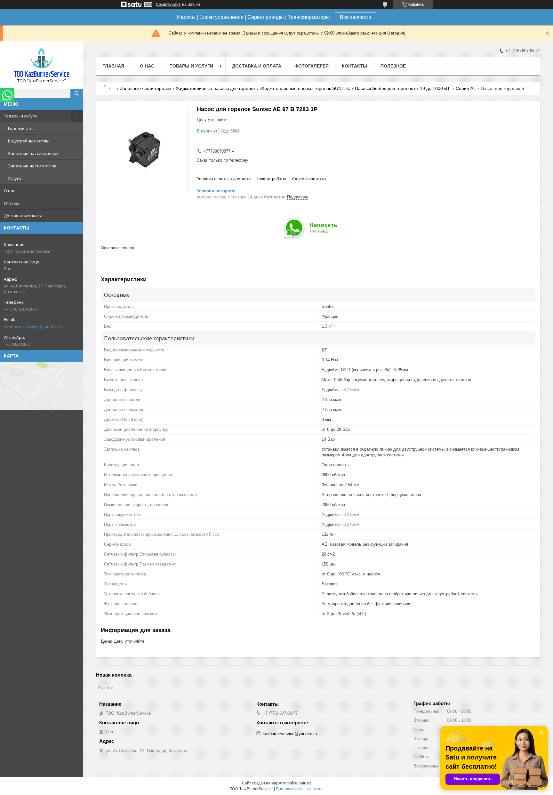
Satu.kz (304, 783)
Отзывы (12, 203)
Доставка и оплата (23, 216)
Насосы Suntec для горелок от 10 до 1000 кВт (403, 88)
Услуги (14, 178)
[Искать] (76, 93)
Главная (113, 65)
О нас (9, 191)
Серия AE (466, 88)
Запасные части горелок (33, 153)
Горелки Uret (21, 128)
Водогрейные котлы (28, 141)
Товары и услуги (20, 116)
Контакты (354, 65)
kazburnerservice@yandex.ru (33, 327)
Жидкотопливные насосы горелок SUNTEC (305, 88)
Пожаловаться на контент (299, 789)
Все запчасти (355, 17)
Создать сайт (168, 4)
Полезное (393, 65)
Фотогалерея (311, 65)
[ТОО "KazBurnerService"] (41, 62)
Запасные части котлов (32, 166)
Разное (105, 687)
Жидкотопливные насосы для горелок (215, 88)
